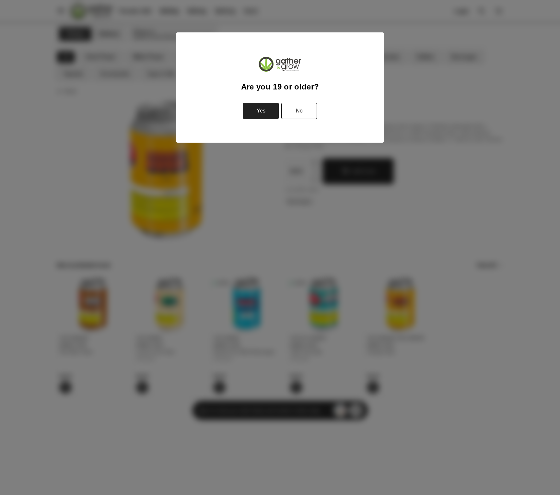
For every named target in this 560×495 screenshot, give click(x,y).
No (299, 110)
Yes (261, 110)
